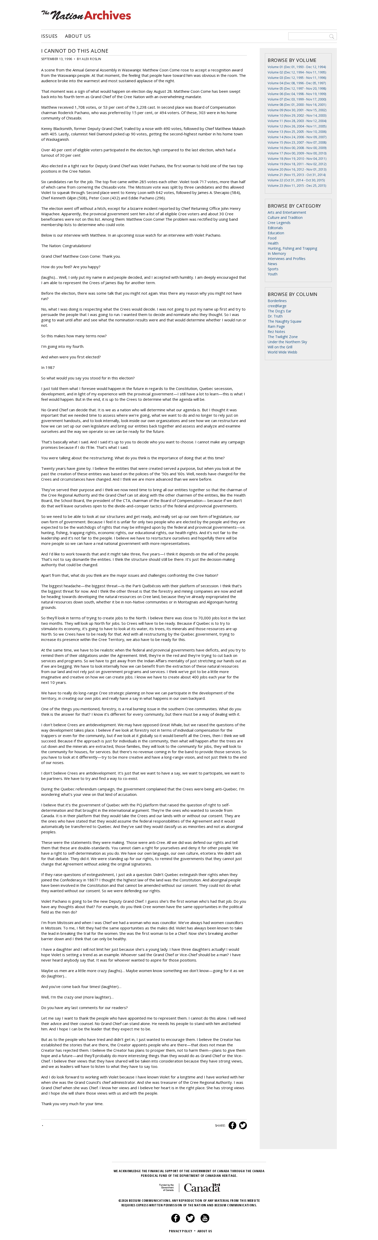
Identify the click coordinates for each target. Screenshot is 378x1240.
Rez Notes (276, 331)
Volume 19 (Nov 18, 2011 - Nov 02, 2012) (297, 164)
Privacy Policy (182, 1231)
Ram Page (276, 326)
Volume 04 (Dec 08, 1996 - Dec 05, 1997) (297, 83)
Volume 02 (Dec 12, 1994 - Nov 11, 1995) (297, 72)
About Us (78, 36)
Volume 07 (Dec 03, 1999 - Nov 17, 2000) (297, 99)
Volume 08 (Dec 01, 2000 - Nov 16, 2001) (297, 104)
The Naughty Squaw (284, 321)
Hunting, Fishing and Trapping (292, 248)
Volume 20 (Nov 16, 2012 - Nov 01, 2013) (297, 169)
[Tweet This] (242, 1125)
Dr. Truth (275, 316)
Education (276, 232)
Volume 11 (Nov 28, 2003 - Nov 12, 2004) (297, 121)
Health (273, 243)
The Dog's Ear (279, 311)
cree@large (277, 305)
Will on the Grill (280, 346)
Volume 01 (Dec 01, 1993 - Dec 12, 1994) (297, 67)
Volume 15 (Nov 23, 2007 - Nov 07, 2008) (297, 142)
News (272, 263)
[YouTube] (205, 1221)
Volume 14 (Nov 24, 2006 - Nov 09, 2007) (297, 137)
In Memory (277, 253)
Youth (272, 274)
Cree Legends (279, 222)
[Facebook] (176, 1221)
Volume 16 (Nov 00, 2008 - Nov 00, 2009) (297, 148)
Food (272, 238)
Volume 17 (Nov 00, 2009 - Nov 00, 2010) (297, 153)
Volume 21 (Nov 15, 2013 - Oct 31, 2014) (297, 175)
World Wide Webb (282, 352)
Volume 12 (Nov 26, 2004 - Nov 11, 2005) (297, 126)
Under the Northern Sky (287, 341)
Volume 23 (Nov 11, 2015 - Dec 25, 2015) (297, 185)
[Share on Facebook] (232, 1125)
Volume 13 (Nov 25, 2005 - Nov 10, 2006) (297, 131)
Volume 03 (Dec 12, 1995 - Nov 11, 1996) (297, 78)
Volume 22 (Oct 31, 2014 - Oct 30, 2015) (296, 180)
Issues (49, 36)
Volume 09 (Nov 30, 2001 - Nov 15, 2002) (297, 110)
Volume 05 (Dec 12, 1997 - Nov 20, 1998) (297, 88)
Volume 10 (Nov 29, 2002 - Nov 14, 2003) (297, 115)
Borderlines (277, 300)
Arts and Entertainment (287, 212)
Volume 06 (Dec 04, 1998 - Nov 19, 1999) (297, 94)
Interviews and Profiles (286, 258)
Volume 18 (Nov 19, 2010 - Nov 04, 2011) (297, 158)
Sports (273, 268)
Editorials (275, 227)
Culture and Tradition (285, 217)
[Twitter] (190, 1221)
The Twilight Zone (283, 336)
